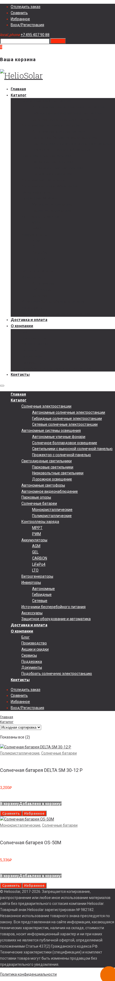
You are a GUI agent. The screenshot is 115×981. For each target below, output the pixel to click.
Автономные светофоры (43, 180)
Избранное (20, 19)
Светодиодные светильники (46, 156)
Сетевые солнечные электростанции (65, 119)
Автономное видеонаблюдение (49, 186)
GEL (35, 247)
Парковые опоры (36, 192)
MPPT (37, 222)
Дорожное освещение (52, 174)
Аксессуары (32, 308)
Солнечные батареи (39, 198)
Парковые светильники (52, 162)
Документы (31, 362)
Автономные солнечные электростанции (68, 107)
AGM (36, 241)
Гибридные (42, 289)
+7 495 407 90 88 (35, 35)
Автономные (43, 283)
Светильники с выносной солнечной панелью (72, 144)
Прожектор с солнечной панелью (61, 149)
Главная (18, 89)
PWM (36, 228)
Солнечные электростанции (46, 101)
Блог (25, 332)
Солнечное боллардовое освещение (64, 137)
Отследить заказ (25, 7)
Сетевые (39, 295)
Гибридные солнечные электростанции (67, 113)
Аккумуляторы (34, 235)
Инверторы (31, 277)
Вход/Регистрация (27, 25)
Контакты (20, 374)
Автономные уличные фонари (58, 131)
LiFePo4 (38, 259)
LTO (35, 265)
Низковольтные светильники (57, 168)
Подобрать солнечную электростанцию (56, 368)
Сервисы (29, 350)
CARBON (39, 253)
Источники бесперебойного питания (53, 301)
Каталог (18, 95)
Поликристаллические (52, 210)
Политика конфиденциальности (28, 974)
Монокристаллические (52, 204)
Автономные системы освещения (51, 125)
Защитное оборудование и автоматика (56, 314)
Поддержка (31, 356)
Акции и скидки (35, 344)
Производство (34, 338)
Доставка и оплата (29, 320)
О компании (22, 326)
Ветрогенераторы (37, 271)
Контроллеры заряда (40, 216)
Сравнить (19, 13)
